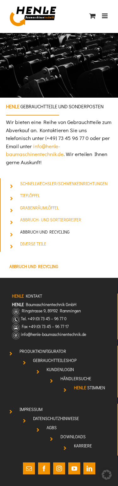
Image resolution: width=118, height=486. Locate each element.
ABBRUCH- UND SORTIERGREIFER (50, 220)
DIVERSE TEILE (33, 244)
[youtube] (74, 468)
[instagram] (59, 468)
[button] (106, 474)
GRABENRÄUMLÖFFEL (39, 208)
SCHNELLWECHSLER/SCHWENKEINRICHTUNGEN (64, 183)
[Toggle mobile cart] (92, 16)
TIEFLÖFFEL (30, 195)
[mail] (29, 468)
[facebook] (44, 468)
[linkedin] (89, 468)
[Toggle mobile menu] (105, 16)
